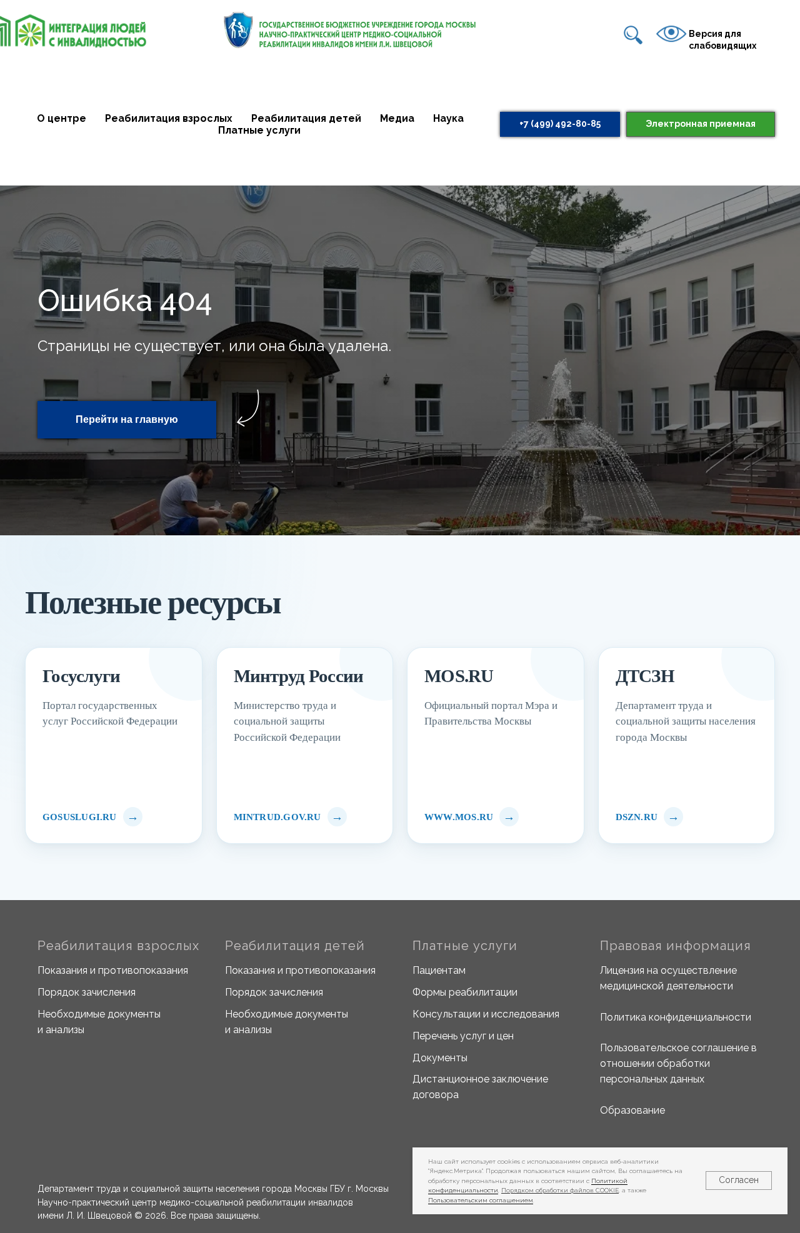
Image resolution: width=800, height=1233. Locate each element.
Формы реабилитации (465, 992)
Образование (632, 1110)
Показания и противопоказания (113, 970)
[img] (633, 35)
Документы (440, 1058)
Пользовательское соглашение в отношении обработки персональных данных (678, 1063)
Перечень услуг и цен (463, 1036)
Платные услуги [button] (259, 130)
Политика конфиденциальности (675, 1017)
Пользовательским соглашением (480, 1200)
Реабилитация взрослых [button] (168, 118)
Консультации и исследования (485, 1014)
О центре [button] (61, 118)
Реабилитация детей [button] (306, 118)
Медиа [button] (397, 118)
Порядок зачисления (87, 992)
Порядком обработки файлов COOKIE (560, 1190)
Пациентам (439, 970)
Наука (448, 118)
